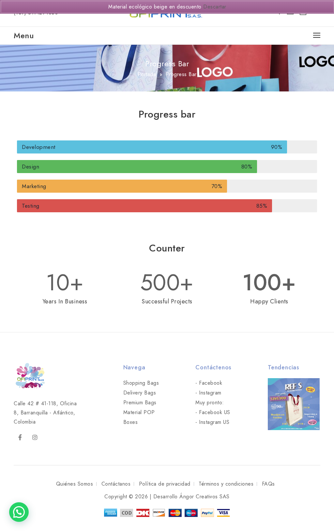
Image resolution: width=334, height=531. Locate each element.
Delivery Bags (139, 392)
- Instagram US (212, 422)
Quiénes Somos (74, 484)
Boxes (130, 422)
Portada (147, 74)
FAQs (268, 484)
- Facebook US (212, 412)
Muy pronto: (209, 402)
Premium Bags (140, 402)
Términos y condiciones (226, 484)
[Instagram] (35, 437)
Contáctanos (116, 484)
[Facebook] (20, 437)
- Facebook (208, 383)
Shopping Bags (141, 383)
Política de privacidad (164, 484)
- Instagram (208, 392)
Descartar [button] (214, 6)
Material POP (139, 412)
